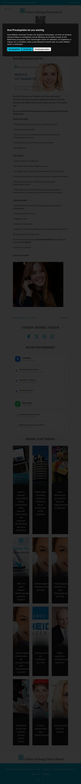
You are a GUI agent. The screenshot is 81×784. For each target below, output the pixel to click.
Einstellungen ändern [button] (42, 49)
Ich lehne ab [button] (27, 49)
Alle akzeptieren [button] (14, 49)
